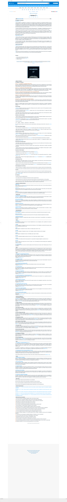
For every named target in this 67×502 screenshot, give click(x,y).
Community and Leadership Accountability (21, 374)
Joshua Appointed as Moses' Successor (21, 283)
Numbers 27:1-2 (21, 257)
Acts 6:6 (43, 135)
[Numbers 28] (66, 224)
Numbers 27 (28, 110)
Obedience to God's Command (20, 370)
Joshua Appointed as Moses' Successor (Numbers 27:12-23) (24, 350)
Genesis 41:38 (36, 156)
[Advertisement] (33, 438)
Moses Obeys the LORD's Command (21, 292)
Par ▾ (50, 18)
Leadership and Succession (19, 216)
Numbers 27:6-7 (21, 269)
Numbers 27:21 (21, 290)
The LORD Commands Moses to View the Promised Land (24, 275)
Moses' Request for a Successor (20, 279)
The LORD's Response (19, 266)
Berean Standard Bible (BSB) (19, 61)
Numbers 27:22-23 (21, 294)
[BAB (18, 18)
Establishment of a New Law (19, 203)
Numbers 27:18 (47, 354)
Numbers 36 (28, 118)
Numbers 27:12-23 (18, 207)
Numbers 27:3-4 (21, 261)
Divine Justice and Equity (19, 361)
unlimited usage (26, 62)
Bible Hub (30, 61)
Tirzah (17, 235)
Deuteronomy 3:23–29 (19, 35)
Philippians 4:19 (18, 331)
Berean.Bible (33, 61)
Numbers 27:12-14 (28, 154)
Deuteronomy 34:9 (39, 135)
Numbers (12, 11)
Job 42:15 (35, 151)
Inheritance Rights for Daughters (20, 357)
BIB (20, 18)
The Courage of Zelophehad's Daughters (20, 195)
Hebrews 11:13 (18, 155)
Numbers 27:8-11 (21, 273)
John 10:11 (35, 164)
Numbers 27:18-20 (21, 286)
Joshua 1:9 (16, 191)
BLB (19, 18)
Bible (10, 11)
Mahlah (17, 224)
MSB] (22, 18)
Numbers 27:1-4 (17, 196)
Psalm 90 (39, 129)
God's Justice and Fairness (19, 199)
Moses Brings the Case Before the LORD (21, 263)
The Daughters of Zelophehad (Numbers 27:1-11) (22, 342)
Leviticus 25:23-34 (17, 119)
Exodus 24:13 (36, 133)
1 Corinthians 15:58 (19, 173)
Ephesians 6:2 (36, 318)
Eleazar (17, 240)
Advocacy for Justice (18, 211)
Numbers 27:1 (45, 348)
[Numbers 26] (1, 224)
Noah (16, 227)
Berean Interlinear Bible (40, 62)
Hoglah (17, 230)
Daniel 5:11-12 (44, 156)
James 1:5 (17, 323)
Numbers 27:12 (21, 277)
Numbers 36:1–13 (18, 21)
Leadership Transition (18, 206)
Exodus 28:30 (30, 137)
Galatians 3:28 (17, 184)
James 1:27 (17, 187)
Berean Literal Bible (35, 62)
